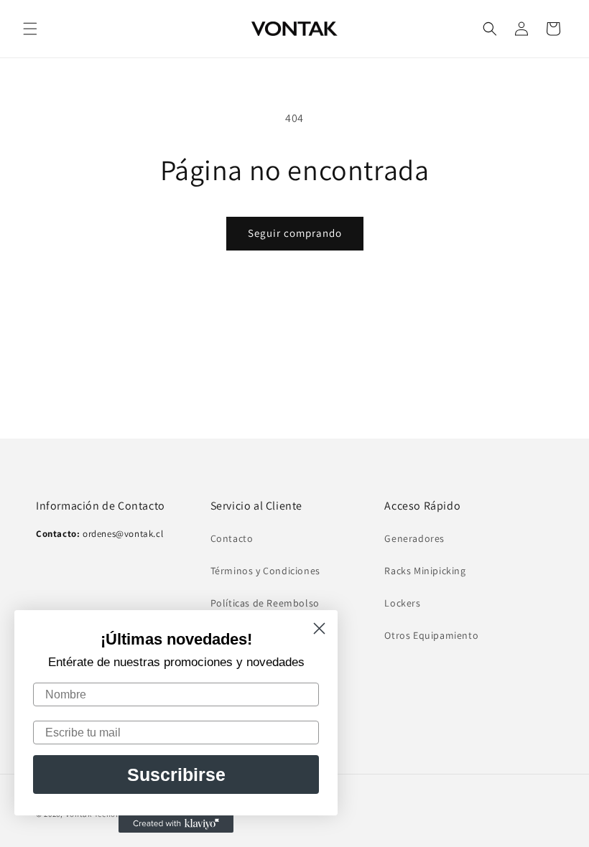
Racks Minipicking (424, 570)
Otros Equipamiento (431, 635)
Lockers (402, 602)
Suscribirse (176, 774)
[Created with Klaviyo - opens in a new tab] (176, 824)
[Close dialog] (319, 628)
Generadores (414, 538)
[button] (30, 29)
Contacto (232, 538)
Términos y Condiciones (265, 570)
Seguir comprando (295, 233)
